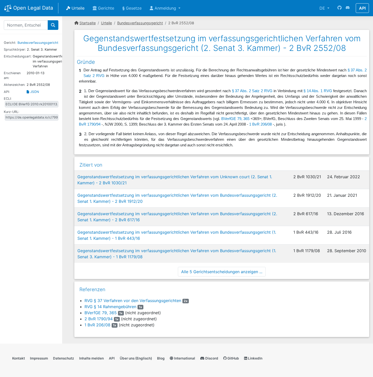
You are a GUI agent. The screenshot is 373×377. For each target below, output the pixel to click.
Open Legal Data (32, 8)
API (362, 8)
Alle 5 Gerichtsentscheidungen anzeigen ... (221, 271)
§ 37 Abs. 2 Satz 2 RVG (252, 91)
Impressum (39, 358)
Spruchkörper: (15, 49)
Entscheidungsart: (18, 56)
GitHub (233, 358)
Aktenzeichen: (14, 85)
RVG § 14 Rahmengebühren (110, 306)
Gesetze (132, 8)
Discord (211, 358)
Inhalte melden (91, 358)
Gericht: (10, 43)
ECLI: (8, 99)
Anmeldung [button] (165, 8)
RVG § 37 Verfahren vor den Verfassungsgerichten (132, 300)
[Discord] (348, 8)
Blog (161, 358)
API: (7, 92)
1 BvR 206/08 (260, 124)
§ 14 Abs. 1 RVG (317, 91)
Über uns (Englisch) (136, 358)
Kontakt (18, 358)
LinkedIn (254, 358)
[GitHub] (339, 8)
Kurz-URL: (11, 112)
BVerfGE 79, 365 (235, 119)
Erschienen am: (12, 75)
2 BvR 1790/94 (98, 318)
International (184, 358)
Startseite (87, 23)
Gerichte (105, 8)
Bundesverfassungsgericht (38, 43)
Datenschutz (63, 358)
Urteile (77, 8)
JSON (34, 92)
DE (322, 8)
